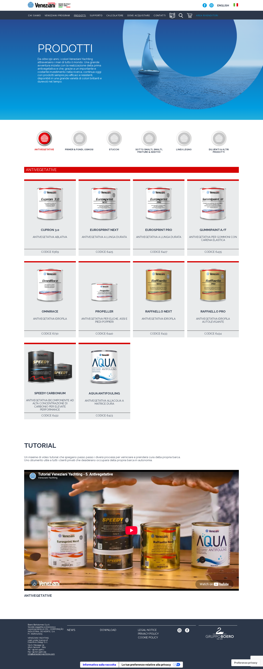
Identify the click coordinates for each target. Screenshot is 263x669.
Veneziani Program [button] (57, 15)
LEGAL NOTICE (147, 630)
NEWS (71, 630)
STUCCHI (114, 149)
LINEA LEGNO (184, 149)
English (223, 5)
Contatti (160, 15)
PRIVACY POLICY (148, 633)
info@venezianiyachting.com (41, 654)
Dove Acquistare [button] (138, 15)
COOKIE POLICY (148, 637)
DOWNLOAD (108, 630)
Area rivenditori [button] (207, 15)
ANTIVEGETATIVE (44, 149)
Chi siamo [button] (34, 15)
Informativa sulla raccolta (99, 664)
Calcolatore (114, 15)
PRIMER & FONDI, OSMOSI (79, 149)
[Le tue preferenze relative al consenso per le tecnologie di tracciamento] (245, 662)
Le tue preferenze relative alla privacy (146, 664)
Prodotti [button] (80, 15)
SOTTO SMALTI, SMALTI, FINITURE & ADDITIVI (149, 150)
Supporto (96, 15)
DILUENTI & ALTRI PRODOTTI (219, 150)
